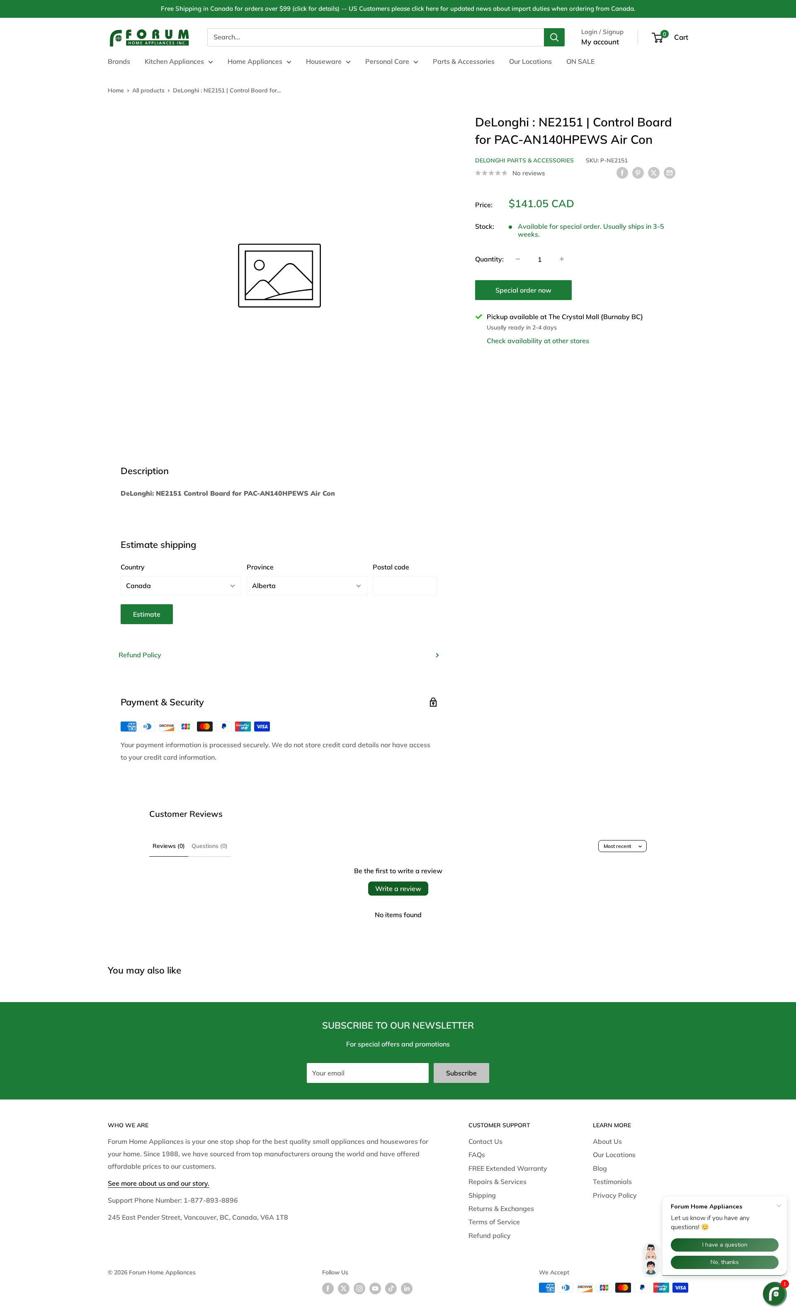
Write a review (398, 888)
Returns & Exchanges (501, 1208)
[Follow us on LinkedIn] (407, 1289)
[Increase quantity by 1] (561, 259)
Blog (600, 1168)
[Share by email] (669, 172)
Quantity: (489, 258)
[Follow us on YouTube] (375, 1289)
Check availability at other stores (538, 340)
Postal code (391, 567)
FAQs (476, 1154)
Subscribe (461, 1073)
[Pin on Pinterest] (638, 172)
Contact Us (485, 1141)
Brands (119, 61)
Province (260, 567)
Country (133, 567)
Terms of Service (494, 1222)
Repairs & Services (497, 1181)
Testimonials (612, 1181)
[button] (775, 1294)
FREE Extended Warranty (507, 1168)
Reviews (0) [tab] (169, 846)
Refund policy (489, 1235)
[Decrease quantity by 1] (518, 259)
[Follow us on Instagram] (359, 1289)
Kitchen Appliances (174, 61)
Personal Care (387, 61)
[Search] (554, 37)
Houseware (324, 61)
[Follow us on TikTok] (391, 1289)
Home (116, 90)
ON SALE (580, 61)
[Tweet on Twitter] (654, 172)
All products (148, 90)
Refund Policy (140, 655)
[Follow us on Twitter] (343, 1289)
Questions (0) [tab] (210, 846)
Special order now (523, 290)
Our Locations (530, 61)
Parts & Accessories (464, 61)
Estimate (146, 614)
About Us (607, 1141)
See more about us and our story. (158, 1183)
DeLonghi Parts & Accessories (524, 160)
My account (600, 41)
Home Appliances (255, 61)
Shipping (482, 1195)
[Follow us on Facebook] (328, 1289)
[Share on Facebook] (622, 172)
